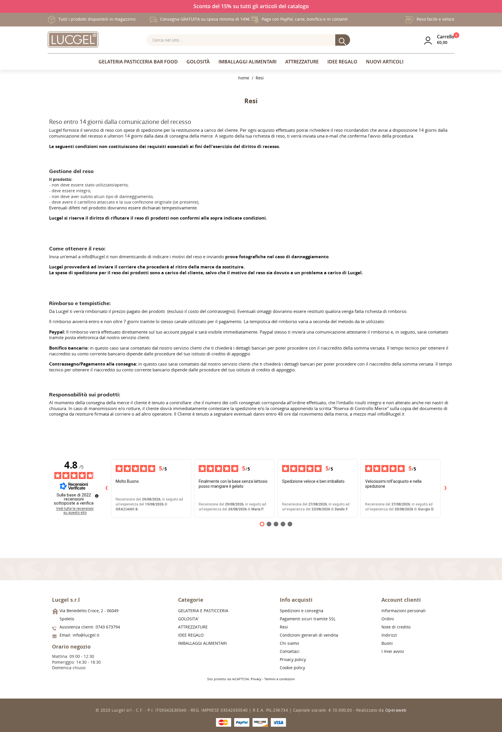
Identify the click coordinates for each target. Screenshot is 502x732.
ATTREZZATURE (302, 61)
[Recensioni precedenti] (106, 488)
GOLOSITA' (188, 618)
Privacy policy (293, 659)
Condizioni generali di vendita (309, 635)
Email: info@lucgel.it (79, 635)
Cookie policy (292, 667)
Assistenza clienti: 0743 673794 (90, 627)
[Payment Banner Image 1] (223, 722)
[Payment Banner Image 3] (260, 722)
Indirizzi (389, 635)
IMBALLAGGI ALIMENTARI (247, 61)
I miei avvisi (392, 651)
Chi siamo (289, 643)
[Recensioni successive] (445, 488)
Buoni (387, 643)
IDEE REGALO (342, 61)
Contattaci (290, 651)
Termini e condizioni (279, 679)
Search (342, 40)
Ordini (387, 618)
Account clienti (401, 600)
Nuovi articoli (385, 61)
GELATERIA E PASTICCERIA (203, 610)
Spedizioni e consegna (301, 610)
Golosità (198, 61)
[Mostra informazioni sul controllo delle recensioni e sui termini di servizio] (96, 496)
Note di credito (395, 627)
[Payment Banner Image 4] (278, 722)
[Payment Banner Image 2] (241, 722)
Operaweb (396, 710)
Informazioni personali (403, 610)
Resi (284, 627)
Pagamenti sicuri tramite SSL (308, 618)
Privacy (256, 679)
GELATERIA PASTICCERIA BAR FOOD (138, 61)
